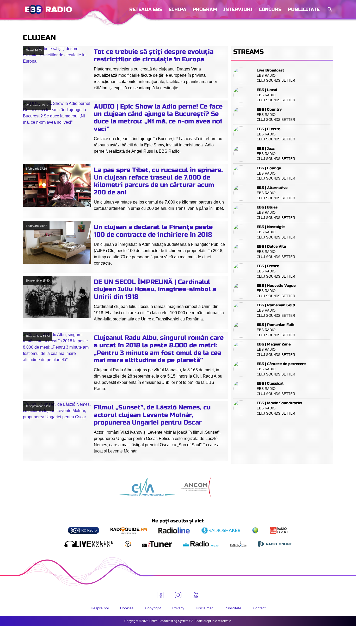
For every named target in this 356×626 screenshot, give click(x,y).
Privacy (178, 608)
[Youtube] (196, 595)
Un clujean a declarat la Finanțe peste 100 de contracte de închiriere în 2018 (153, 231)
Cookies (126, 608)
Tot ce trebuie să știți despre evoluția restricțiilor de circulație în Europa (153, 55)
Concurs (270, 9)
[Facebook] (160, 595)
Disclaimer (204, 608)
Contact (259, 608)
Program (205, 9)
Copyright (153, 608)
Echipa (177, 9)
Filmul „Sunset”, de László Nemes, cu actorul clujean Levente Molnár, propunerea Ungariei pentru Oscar (152, 415)
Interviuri (238, 9)
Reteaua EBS (145, 9)
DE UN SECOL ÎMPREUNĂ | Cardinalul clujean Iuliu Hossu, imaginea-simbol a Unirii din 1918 (155, 289)
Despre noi (100, 608)
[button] (329, 9)
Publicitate (304, 9)
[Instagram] (178, 595)
